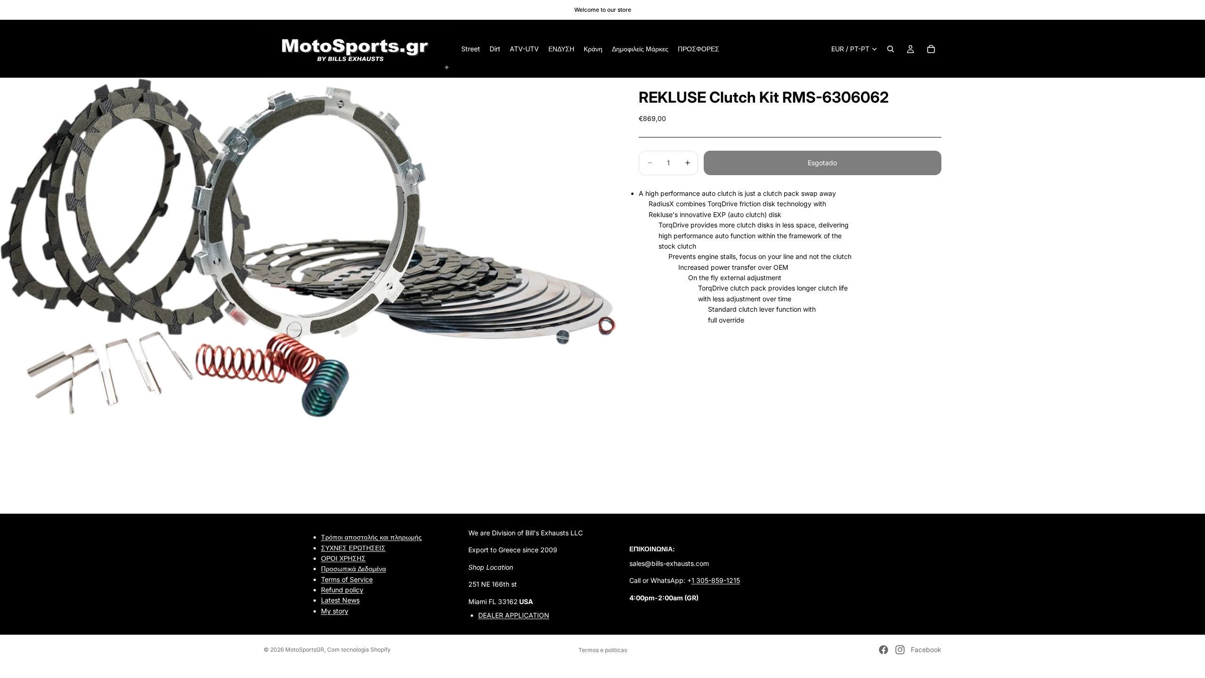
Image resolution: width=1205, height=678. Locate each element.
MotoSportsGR (304, 649)
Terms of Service (347, 579)
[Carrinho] (931, 49)
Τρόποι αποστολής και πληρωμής (371, 537)
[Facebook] (883, 649)
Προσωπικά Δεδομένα (353, 569)
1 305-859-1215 (715, 580)
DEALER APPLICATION (513, 615)
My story (334, 611)
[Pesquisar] (890, 49)
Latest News (340, 600)
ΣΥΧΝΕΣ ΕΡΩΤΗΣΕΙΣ (353, 547)
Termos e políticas (602, 650)
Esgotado (822, 163)
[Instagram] (900, 649)
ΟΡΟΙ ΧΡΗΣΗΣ (343, 558)
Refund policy (342, 590)
